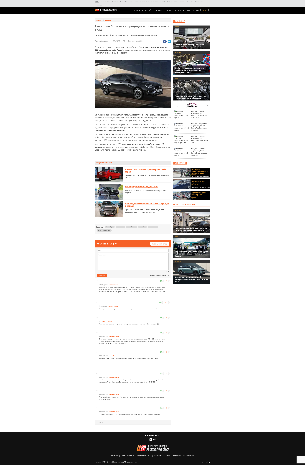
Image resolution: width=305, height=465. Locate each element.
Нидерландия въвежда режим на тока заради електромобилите (191, 229)
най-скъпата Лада (104, 230)
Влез (152, 275)
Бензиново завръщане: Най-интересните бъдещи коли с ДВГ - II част (191, 279)
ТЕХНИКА (167, 10)
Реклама (130, 456)
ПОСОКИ (195, 10)
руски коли (153, 227)
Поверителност (154, 456)
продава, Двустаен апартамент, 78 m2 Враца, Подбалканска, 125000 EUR (199, 114)
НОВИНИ (136, 10)
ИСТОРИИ (158, 10)
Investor (103, 2)
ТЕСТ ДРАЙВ (147, 10)
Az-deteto (182, 2)
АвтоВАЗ (142, 227)
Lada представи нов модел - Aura (141, 186)
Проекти (186, 10)
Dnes (108, 2)
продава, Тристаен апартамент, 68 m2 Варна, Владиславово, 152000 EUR (199, 152)
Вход (204, 10)
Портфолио (141, 456)
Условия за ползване (172, 456)
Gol (131, 2)
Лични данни (188, 456)
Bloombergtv (115, 2)
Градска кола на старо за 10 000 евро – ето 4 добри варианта (189, 45)
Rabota (176, 2)
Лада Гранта (131, 227)
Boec (202, 2)
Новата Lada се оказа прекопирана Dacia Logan (145, 170)
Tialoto (136, 2)
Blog (188, 2)
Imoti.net (170, 2)
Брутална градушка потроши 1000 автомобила (198, 194)
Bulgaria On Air (124, 2)
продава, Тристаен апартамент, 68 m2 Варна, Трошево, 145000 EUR (199, 139)
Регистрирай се (162, 275)
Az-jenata (142, 2)
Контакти (114, 456)
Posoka (197, 2)
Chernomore (98, 5)
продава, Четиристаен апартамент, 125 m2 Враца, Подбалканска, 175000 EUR (199, 127)
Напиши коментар (159, 244)
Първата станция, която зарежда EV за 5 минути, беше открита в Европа (191, 253)
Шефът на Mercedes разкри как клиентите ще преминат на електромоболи (189, 70)
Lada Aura (120, 227)
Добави (102, 275)
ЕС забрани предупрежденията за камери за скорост (199, 171)
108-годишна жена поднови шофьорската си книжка (199, 182)
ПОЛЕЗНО (177, 10)
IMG (97, 2)
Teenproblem (154, 2)
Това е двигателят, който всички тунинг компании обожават (190, 97)
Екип (123, 456)
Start (192, 2)
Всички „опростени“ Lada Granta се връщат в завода (147, 204)
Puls (147, 2)
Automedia (163, 2)
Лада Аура (109, 227)
